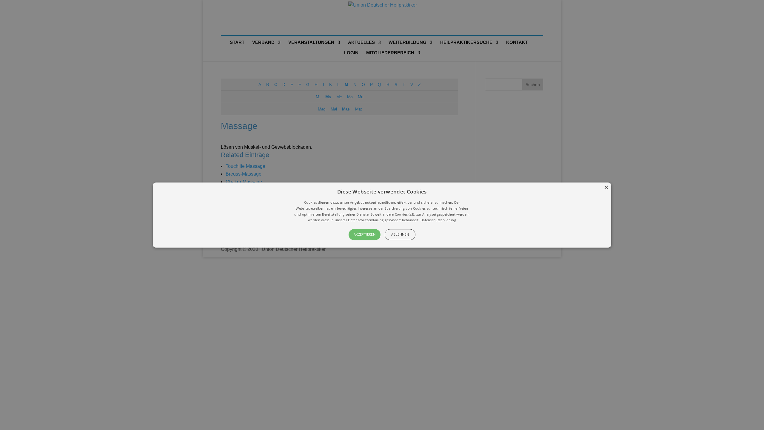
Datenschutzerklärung (438, 220)
